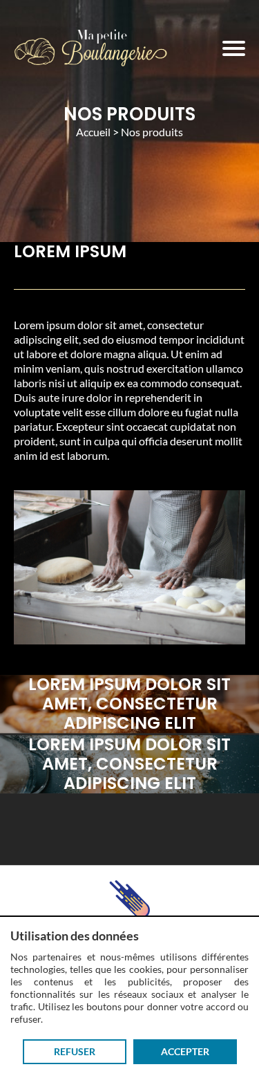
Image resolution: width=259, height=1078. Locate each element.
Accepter (185, 1051)
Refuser (74, 1051)
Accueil (93, 131)
